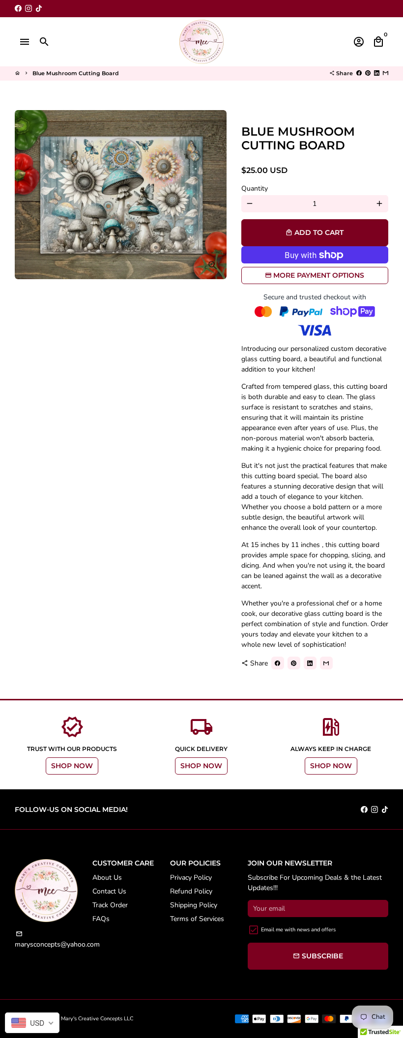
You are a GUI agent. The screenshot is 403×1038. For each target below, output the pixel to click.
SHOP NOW (72, 765)
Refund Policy (191, 891)
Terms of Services (197, 918)
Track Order (110, 905)
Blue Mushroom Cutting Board (75, 73)
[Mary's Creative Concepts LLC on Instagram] (28, 8)
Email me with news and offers (298, 929)
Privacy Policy (191, 877)
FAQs (101, 918)
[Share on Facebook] (359, 73)
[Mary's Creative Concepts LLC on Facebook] (18, 8)
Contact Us (109, 891)
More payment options (318, 275)
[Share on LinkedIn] (376, 73)
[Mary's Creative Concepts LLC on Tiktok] (38, 8)
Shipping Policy (193, 905)
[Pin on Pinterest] (368, 73)
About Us (107, 877)
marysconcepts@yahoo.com (57, 939)
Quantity (254, 188)
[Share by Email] (385, 73)
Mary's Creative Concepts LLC (97, 1018)
